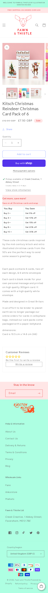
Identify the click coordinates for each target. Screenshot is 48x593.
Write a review (24, 364)
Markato (9, 499)
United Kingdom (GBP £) (22, 553)
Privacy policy (37, 584)
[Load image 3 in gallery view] (36, 93)
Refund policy (21, 584)
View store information (18, 190)
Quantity (6, 136)
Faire (8, 485)
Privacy (9, 459)
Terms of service (25, 588)
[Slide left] (3, 94)
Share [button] (9, 129)
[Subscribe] (39, 393)
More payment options (24, 171)
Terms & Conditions (16, 452)
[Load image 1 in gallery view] (12, 93)
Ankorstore (11, 492)
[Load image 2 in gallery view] (24, 93)
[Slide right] (45, 94)
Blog (7, 466)
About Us (10, 431)
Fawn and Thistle (22, 580)
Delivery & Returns (15, 445)
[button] (4, 25)
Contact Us (11, 438)
